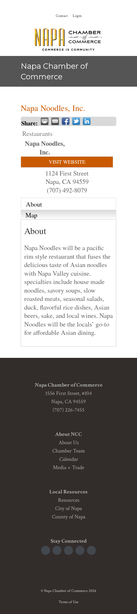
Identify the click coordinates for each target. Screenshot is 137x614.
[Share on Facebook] (65, 121)
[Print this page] (44, 121)
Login (77, 15)
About (34, 204)
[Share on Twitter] (76, 121)
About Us (69, 442)
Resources (68, 500)
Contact (62, 15)
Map (31, 214)
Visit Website (67, 161)
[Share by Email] (55, 121)
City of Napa (68, 508)
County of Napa (68, 516)
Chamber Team (68, 450)
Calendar (68, 459)
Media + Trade (68, 467)
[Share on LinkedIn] (86, 121)
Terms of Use (68, 602)
